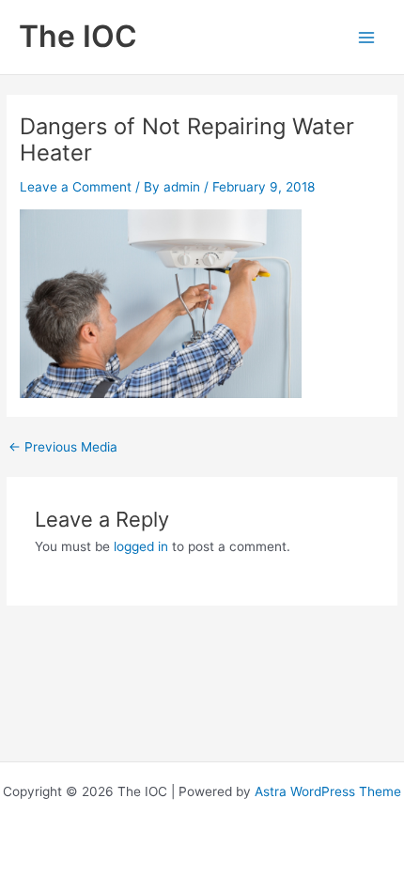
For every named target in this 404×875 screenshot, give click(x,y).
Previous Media (62, 447)
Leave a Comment (76, 186)
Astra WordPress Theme (328, 791)
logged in (141, 546)
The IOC (78, 36)
